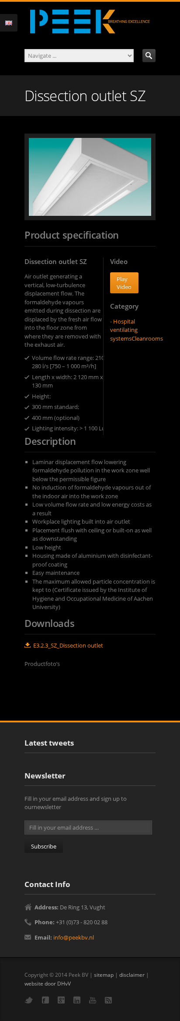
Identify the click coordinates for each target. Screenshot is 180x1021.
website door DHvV (47, 983)
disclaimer (132, 974)
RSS (108, 1000)
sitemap (104, 974)
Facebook (45, 999)
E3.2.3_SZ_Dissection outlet (68, 645)
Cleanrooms (147, 338)
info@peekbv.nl (73, 937)
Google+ (61, 999)
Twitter (28, 1000)
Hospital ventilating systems (124, 329)
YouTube (92, 1000)
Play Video (124, 283)
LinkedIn (76, 999)
